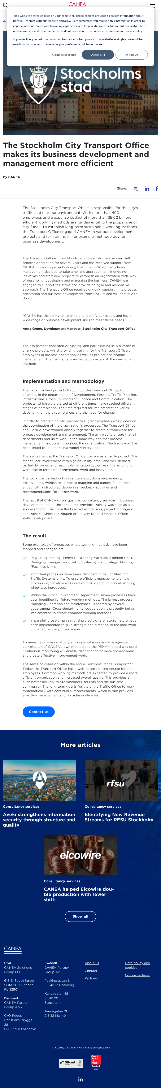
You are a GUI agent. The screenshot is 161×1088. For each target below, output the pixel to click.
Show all (80, 916)
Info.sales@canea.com (97, 1047)
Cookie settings (137, 975)
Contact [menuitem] (91, 971)
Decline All (132, 54)
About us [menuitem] (92, 963)
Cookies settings (64, 54)
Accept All (98, 54)
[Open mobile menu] (152, 6)
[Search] (5, 6)
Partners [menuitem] (91, 978)
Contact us (39, 712)
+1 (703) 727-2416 (65, 1047)
